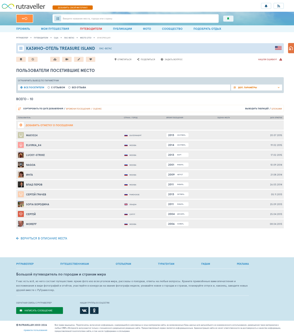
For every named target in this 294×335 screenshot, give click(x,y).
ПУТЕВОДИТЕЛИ (91, 29)
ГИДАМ (205, 263)
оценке (97, 108)
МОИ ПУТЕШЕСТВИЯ (55, 29)
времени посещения (78, 108)
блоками (277, 108)
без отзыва (79, 87)
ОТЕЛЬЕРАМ (123, 263)
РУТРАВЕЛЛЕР (25, 263)
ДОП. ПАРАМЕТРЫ (247, 87)
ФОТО (147, 29)
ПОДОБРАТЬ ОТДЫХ (207, 29)
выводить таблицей (257, 108)
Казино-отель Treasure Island (60, 48)
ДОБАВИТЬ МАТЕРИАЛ (72, 7)
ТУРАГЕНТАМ (166, 263)
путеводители (41, 37)
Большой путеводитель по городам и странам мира (61, 274)
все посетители (34, 87)
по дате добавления (43, 108)
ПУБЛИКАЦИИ (122, 29)
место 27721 (85, 37)
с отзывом (58, 87)
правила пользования (35, 330)
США (56, 37)
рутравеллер (22, 37)
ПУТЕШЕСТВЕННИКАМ (74, 263)
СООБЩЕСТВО (172, 29)
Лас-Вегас (69, 37)
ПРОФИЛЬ (23, 29)
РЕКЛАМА (243, 263)
